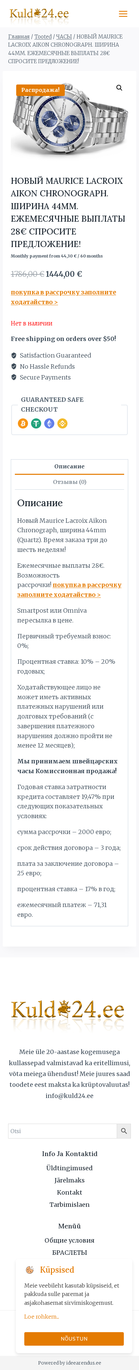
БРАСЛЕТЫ (69, 1252)
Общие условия (69, 1240)
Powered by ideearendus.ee (69, 1363)
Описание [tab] (69, 466)
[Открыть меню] (123, 14)
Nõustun (74, 1339)
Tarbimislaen (70, 1204)
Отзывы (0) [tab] (69, 482)
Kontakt (69, 1192)
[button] (119, 88)
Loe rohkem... (41, 1316)
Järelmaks (70, 1180)
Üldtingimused (69, 1168)
